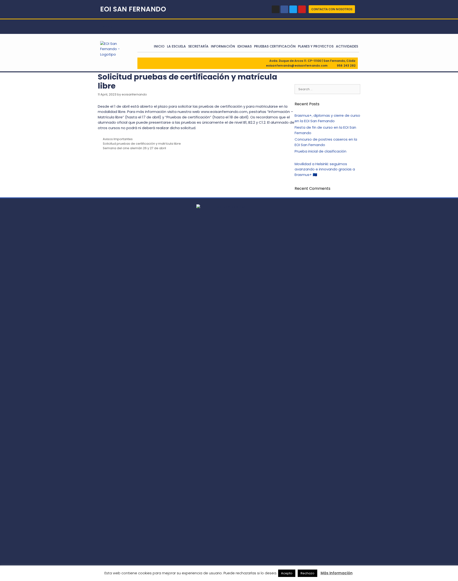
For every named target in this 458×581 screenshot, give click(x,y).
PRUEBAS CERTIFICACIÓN (275, 46)
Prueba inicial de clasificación (320, 151)
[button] (332, 9)
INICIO (159, 46)
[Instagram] (275, 9)
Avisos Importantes (118, 139)
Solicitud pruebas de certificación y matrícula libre (142, 144)
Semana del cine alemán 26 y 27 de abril (134, 148)
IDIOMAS (244, 46)
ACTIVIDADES (347, 46)
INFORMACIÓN (223, 46)
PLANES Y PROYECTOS (315, 46)
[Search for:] (327, 88)
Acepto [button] (286, 573)
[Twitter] (293, 9)
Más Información (337, 573)
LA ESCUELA (176, 46)
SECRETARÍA (198, 46)
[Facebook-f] (284, 9)
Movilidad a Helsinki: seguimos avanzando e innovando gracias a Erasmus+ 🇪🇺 (325, 169)
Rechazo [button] (307, 573)
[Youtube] (302, 9)
